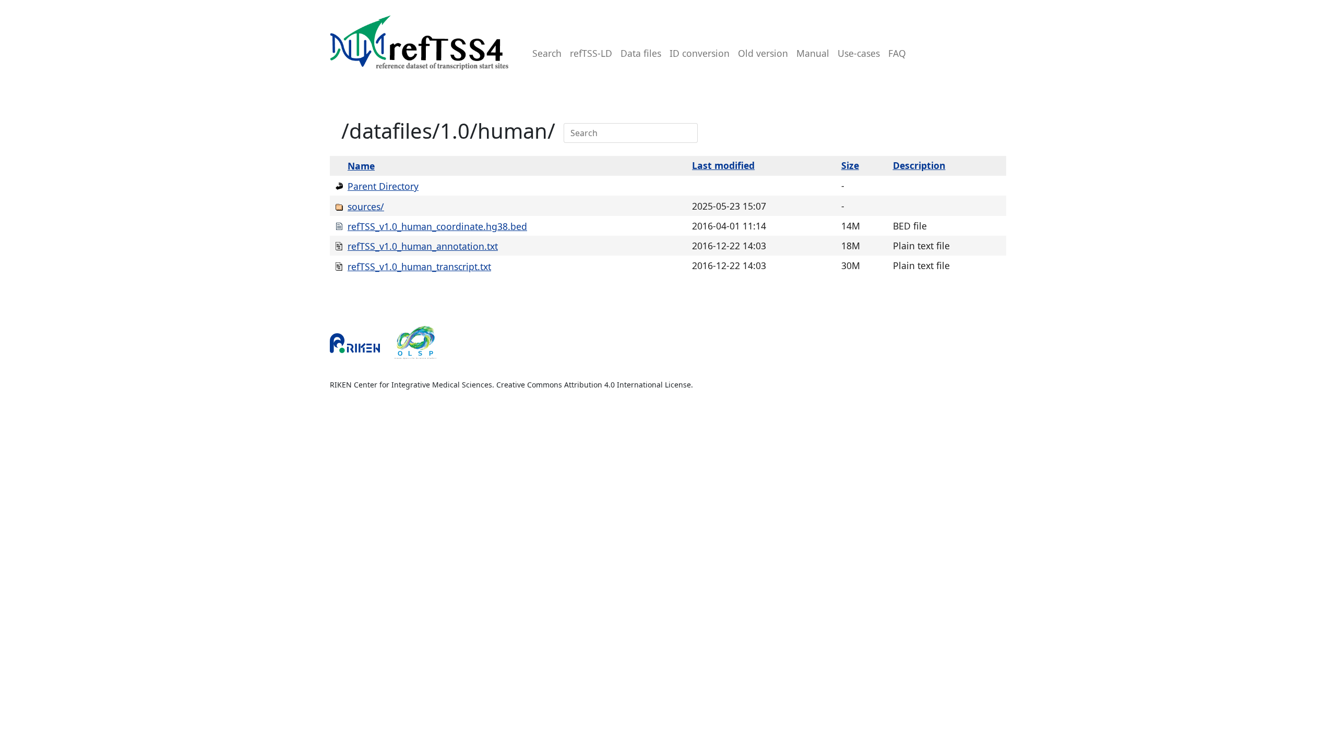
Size (850, 165)
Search (547, 53)
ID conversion (700, 53)
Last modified (723, 165)
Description (919, 165)
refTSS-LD (591, 53)
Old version (763, 53)
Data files (641, 53)
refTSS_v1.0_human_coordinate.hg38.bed (437, 226)
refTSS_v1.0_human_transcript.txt (419, 266)
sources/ (366, 206)
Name (361, 166)
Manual (812, 53)
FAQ (897, 53)
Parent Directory (383, 186)
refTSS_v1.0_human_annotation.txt (423, 246)
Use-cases (859, 53)
